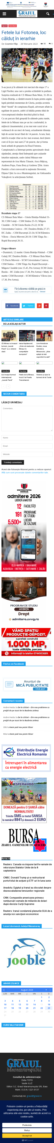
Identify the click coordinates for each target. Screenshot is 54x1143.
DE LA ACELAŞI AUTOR (14, 324)
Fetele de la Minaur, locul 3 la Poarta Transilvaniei (26, 377)
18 (12, 1008)
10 (5, 1004)
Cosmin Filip (11, 43)
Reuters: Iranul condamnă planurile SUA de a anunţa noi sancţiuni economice (27, 913)
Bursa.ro (6, 858)
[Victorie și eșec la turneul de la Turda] (44, 366)
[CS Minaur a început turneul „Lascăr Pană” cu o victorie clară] (10, 335)
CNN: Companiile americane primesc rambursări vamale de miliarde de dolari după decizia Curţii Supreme (25, 900)
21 (34, 1008)
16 (49, 1004)
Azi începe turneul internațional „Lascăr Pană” (9, 377)
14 (34, 1004)
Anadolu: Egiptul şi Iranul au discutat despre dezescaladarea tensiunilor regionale (27, 889)
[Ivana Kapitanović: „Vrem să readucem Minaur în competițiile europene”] (27, 335)
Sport (4, 26)
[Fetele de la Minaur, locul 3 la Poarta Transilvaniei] (27, 366)
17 (5, 1008)
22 (41, 1008)
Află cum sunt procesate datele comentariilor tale (25, 472)
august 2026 (27, 989)
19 (19, 1008)
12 (19, 1004)
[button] (49, 14)
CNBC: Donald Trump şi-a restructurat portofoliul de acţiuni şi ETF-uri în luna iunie (27, 879)
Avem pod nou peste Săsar (21, 727)
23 (49, 1008)
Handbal (12, 26)
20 (27, 1008)
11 (12, 1004)
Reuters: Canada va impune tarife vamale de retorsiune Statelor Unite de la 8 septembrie (27, 867)
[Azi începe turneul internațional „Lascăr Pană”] (10, 366)
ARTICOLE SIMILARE (13, 320)
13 (27, 1004)
